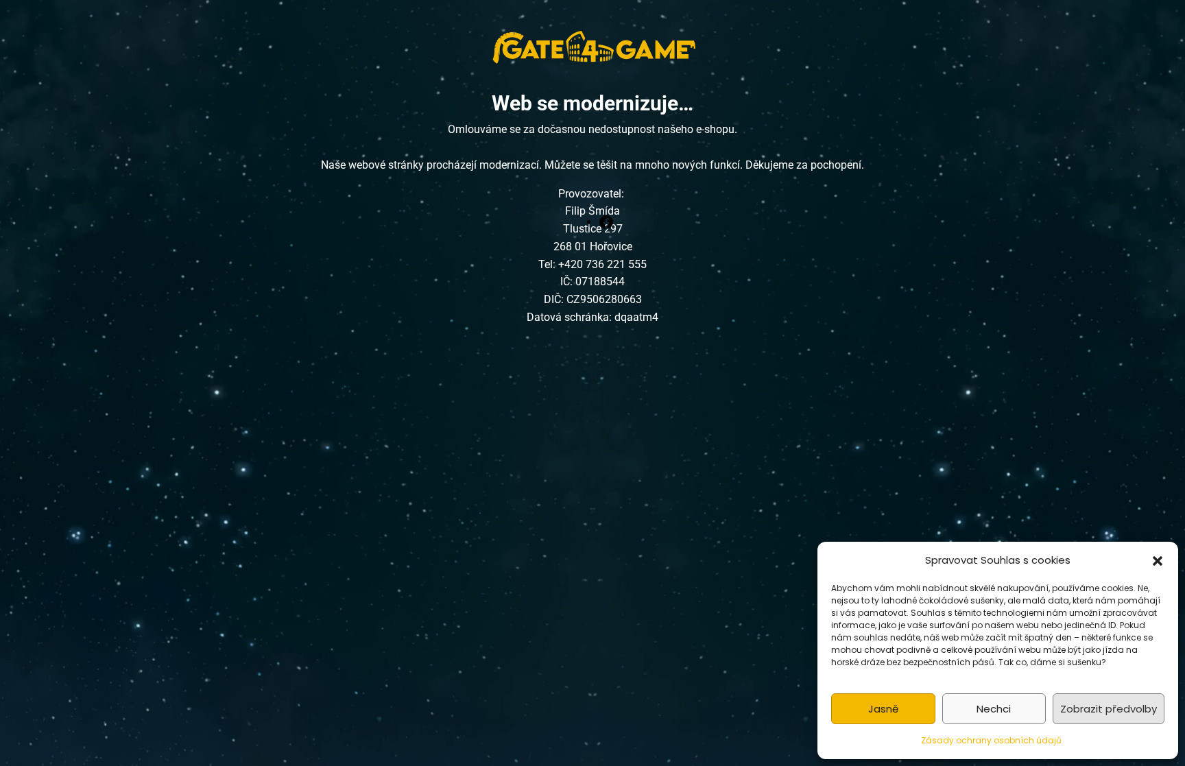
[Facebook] (606, 221)
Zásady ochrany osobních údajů (991, 740)
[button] (1157, 560)
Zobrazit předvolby (1108, 709)
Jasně (883, 709)
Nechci (994, 709)
